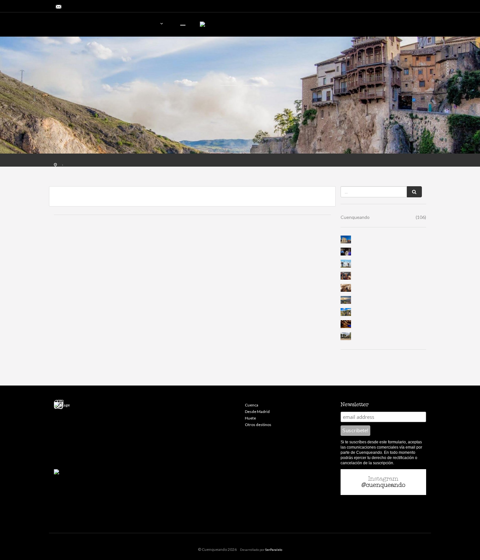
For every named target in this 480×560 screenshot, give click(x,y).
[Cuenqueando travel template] (91, 25)
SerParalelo (273, 550)
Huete (250, 418)
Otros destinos (258, 424)
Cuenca (251, 405)
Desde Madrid (257, 411)
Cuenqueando (383, 217)
